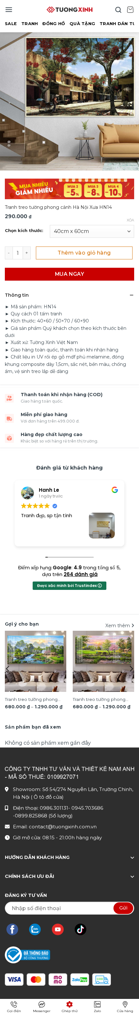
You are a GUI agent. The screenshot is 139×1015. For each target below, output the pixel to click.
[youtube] (61, 929)
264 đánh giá (81, 574)
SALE (11, 23)
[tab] (33, 727)
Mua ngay (69, 274)
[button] (9, 9)
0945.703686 (87, 808)
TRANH (29, 23)
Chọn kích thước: (24, 230)
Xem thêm (118, 626)
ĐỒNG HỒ (53, 23)
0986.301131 (54, 808)
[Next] (131, 668)
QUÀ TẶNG (82, 23)
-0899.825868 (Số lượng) (43, 816)
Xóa (130, 220)
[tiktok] (83, 929)
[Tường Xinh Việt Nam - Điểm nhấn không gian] (69, 9)
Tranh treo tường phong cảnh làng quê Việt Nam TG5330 (99, 700)
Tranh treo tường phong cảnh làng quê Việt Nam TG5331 (31, 700)
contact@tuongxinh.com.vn (63, 827)
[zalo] (38, 929)
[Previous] (8, 668)
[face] (15, 929)
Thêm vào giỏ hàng (84, 253)
